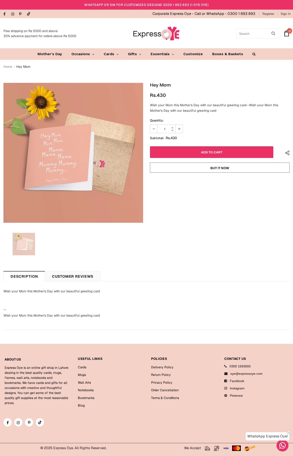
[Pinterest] (22, 14)
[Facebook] (6, 14)
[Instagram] (14, 14)
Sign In (286, 14)
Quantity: (157, 120)
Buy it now (219, 168)
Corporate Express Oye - (173, 13)
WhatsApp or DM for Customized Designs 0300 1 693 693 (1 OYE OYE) (146, 5)
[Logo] (156, 33)
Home (7, 67)
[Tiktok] (30, 14)
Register (268, 14)
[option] (73, 153)
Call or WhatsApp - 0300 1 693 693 (225, 13)
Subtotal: (157, 138)
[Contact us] (282, 445)
